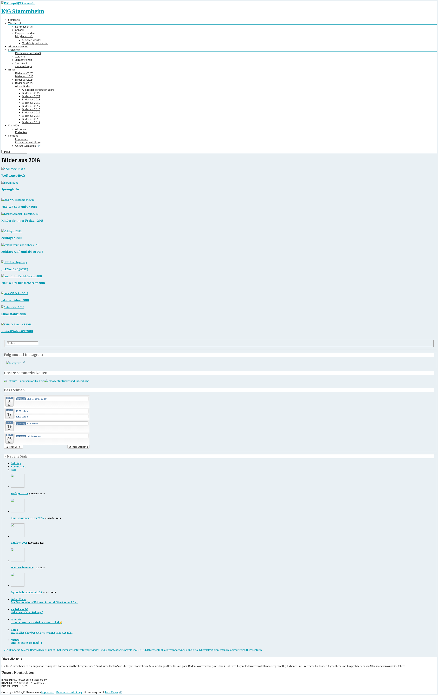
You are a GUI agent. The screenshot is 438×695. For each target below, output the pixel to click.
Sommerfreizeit (238, 649)
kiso (134, 649)
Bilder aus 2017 (31, 105)
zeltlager (32, 649)
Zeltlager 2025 (19, 493)
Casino (185, 649)
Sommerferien (220, 649)
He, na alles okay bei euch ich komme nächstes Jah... (42, 631)
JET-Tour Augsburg (14, 269)
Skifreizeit (21, 63)
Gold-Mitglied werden (35, 43)
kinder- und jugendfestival (107, 649)
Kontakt (13, 135)
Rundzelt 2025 (19, 542)
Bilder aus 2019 (31, 99)
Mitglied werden (31, 39)
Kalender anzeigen (77, 446)
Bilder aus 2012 (31, 122)
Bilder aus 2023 (24, 82)
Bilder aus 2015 (31, 112)
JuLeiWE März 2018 (15, 300)
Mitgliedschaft (24, 36)
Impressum (21, 139)
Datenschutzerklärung (28, 142)
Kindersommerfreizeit (28, 53)
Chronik (19, 29)
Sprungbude (10, 189)
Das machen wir (24, 26)
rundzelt (127, 649)
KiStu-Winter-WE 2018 (17, 331)
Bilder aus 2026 (24, 73)
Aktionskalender (18, 46)
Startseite (14, 19)
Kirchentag (155, 649)
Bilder (11, 69)
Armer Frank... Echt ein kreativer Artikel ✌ (36, 621)
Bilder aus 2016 (31, 109)
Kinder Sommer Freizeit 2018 (22, 220)
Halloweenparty (171, 649)
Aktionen (20, 129)
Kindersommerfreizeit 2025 (27, 518)
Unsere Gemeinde (25, 145)
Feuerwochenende (22, 567)
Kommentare (18, 466)
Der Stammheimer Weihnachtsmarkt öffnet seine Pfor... (44, 601)
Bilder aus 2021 (31, 96)
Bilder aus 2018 (31, 102)
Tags (13, 469)
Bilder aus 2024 (24, 79)
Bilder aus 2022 (31, 92)
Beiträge (16, 463)
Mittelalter (205, 649)
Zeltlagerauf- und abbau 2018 (22, 251)
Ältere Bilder (22, 86)
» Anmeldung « (23, 66)
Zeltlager (20, 56)
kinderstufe (17, 649)
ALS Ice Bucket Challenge (52, 649)
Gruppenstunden (25, 33)
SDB (146, 649)
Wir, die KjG (15, 22)
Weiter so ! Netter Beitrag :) (27, 611)
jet (25, 649)
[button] (13, 446)
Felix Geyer (111, 692)
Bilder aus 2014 (31, 115)
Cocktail (194, 649)
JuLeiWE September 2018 (19, 206)
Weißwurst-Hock (13, 175)
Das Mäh (13, 125)
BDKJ (140, 649)
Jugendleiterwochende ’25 (26, 592)
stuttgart (86, 649)
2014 (7, 649)
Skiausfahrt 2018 (13, 314)
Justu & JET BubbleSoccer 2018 (23, 283)
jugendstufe (74, 649)
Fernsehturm (254, 649)
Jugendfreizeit (23, 59)
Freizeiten (14, 49)
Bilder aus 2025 (24, 76)
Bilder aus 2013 (31, 118)
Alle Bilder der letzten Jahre (38, 89)
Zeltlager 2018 (11, 238)
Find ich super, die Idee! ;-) (26, 641)
